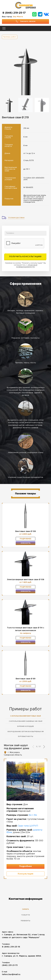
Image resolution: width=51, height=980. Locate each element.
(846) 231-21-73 (10, 965)
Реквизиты (25, 920)
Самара (25, 909)
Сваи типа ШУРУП (28, 826)
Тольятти (25, 915)
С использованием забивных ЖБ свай (25, 721)
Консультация (25, 874)
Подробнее (25, 539)
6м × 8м (33, 815)
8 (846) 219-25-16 (11, 947)
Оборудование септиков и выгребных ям (25, 731)
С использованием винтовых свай (25, 716)
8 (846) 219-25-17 (14, 13)
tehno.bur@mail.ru (11, 974)
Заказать (25, 543)
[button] (44, 747)
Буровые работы (25, 736)
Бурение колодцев (25, 726)
